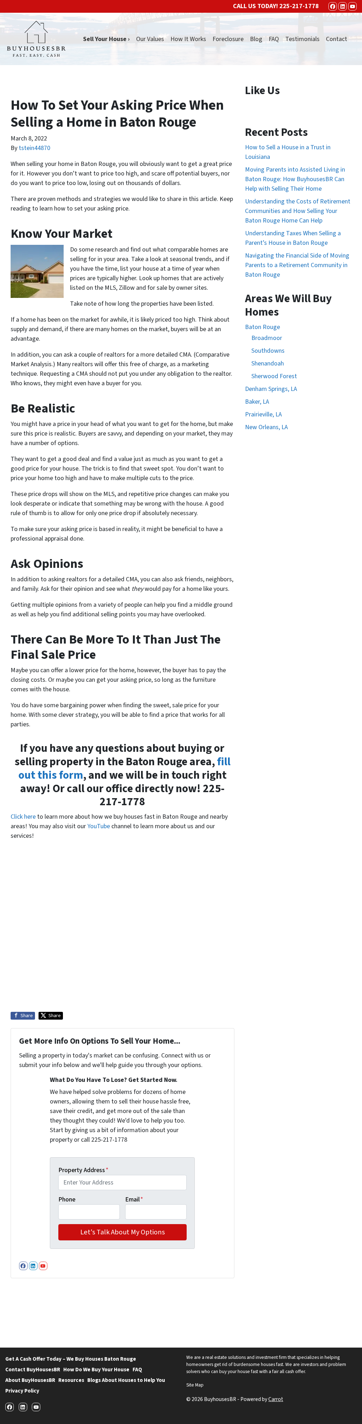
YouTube (98, 826)
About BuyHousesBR (30, 1380)
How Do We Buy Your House (96, 1369)
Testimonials (302, 39)
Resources (71, 1380)
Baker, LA (257, 401)
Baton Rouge (262, 327)
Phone (66, 1199)
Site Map (195, 1385)
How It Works (188, 39)
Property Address (83, 1170)
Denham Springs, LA (271, 389)
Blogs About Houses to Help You (126, 1380)
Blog (256, 39)
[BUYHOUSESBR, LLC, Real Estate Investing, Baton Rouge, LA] (212, 1310)
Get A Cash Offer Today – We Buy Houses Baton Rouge (70, 1359)
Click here (23, 816)
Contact (336, 39)
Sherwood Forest (274, 376)
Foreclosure (228, 39)
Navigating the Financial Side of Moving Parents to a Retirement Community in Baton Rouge (297, 265)
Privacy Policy (22, 1391)
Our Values (150, 39)
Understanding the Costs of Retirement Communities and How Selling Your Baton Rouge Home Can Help (297, 211)
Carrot (275, 1399)
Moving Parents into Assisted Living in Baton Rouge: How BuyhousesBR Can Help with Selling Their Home (295, 179)
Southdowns (268, 350)
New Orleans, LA (266, 427)
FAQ (274, 39)
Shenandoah (267, 363)
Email (134, 1199)
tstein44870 (34, 148)
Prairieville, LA (263, 414)
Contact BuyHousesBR (32, 1369)
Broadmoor (266, 338)
